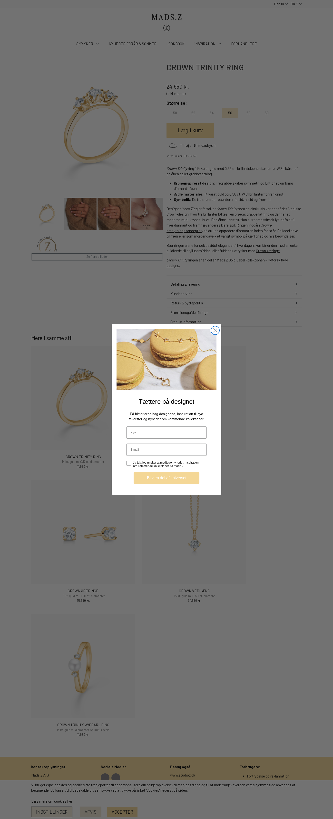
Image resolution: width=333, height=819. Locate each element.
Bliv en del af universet (166, 478)
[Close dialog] (215, 330)
